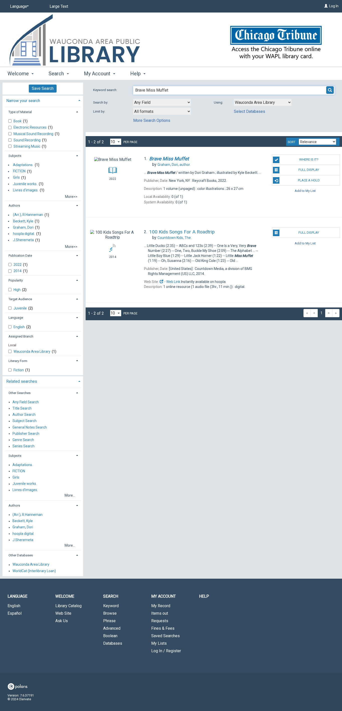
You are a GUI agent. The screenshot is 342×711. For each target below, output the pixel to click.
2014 (18, 271)
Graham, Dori (23, 227)
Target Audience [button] (20, 299)
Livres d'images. (25, 190)
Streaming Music (27, 146)
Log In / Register (166, 650)
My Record (160, 605)
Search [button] (57, 74)
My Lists (159, 643)
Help (204, 596)
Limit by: (99, 111)
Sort (291, 142)
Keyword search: (105, 90)
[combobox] (162, 102)
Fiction (19, 370)
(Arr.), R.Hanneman (28, 215)
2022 (18, 265)
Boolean (110, 635)
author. (174, 165)
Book (18, 121)
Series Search (24, 446)
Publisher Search (26, 434)
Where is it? (308, 159)
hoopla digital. (24, 234)
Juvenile (21, 308)
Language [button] (16, 317)
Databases (112, 643)
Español (15, 613)
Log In (333, 6)
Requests (159, 620)
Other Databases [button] (21, 555)
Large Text (59, 6)
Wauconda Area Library (32, 351)
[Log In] (326, 6)
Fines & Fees (163, 628)
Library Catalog (68, 605)
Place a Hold (309, 180)
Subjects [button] (15, 156)
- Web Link (171, 282)
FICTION (19, 171)
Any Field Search (26, 402)
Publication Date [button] (20, 255)
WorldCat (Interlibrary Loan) (34, 571)
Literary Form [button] (18, 361)
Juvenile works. (25, 184)
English (20, 327)
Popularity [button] (16, 280)
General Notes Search (30, 427)
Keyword (111, 605)
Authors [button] (14, 205)
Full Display (308, 170)
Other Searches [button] (20, 393)
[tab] (43, 100)
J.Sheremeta (23, 240)
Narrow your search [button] (23, 100)
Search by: (101, 102)
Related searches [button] (21, 381)
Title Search (22, 408)
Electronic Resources (30, 127)
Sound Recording (27, 140)
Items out (159, 613)
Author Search (24, 415)
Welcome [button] (19, 74)
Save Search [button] (43, 88)
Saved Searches (165, 635)
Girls (16, 178)
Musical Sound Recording (34, 134)
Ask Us (61, 620)
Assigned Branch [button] (21, 336)
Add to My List (305, 191)
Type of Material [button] (20, 112)
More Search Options (151, 120)
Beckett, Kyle (23, 221)
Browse (110, 613)
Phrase (109, 620)
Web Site (63, 613)
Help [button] (136, 74)
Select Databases (249, 111)
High (17, 290)
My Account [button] (98, 74)
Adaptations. (23, 165)
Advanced (111, 628)
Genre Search (23, 440)
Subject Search (25, 421)
